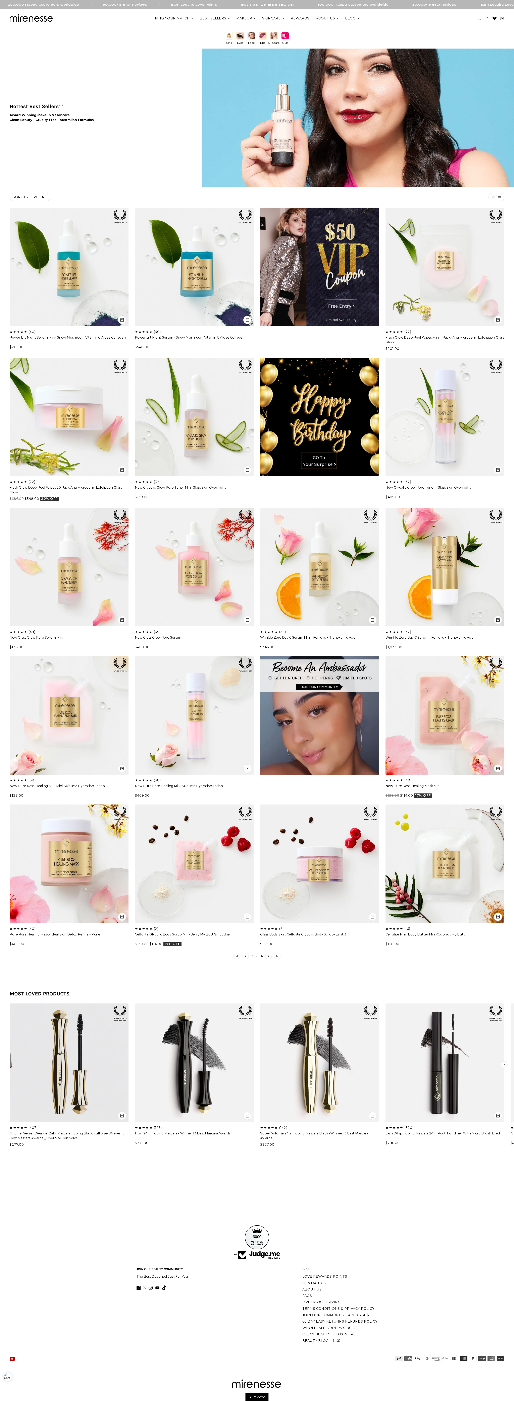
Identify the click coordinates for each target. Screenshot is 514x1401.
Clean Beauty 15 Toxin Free (330, 1334)
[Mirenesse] (32, 18)
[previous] (9, 1064)
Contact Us (314, 1283)
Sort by (21, 197)
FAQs (307, 1296)
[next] (504, 1064)
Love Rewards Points (324, 1276)
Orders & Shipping (321, 1302)
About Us (312, 1289)
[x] (145, 1287)
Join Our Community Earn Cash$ (335, 1315)
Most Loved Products (40, 994)
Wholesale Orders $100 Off (331, 1328)
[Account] (487, 18)
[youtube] (157, 1288)
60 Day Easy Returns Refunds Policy (339, 1321)
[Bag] (502, 18)
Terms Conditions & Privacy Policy (338, 1309)
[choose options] (122, 320)
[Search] (479, 18)
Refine (40, 197)
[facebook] (138, 1288)
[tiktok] (164, 1288)
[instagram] (150, 1288)
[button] (492, 197)
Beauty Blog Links (321, 1341)
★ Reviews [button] (257, 1397)
